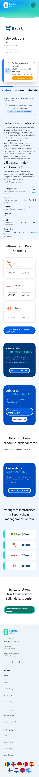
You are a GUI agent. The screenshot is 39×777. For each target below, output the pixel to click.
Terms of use (7, 695)
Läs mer (25, 273)
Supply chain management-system (22, 98)
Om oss (5, 676)
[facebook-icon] (5, 662)
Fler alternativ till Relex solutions (17, 330)
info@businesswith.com (11, 641)
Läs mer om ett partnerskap (15, 411)
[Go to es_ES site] (31, 764)
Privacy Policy (8, 689)
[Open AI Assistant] (19, 662)
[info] (17, 45)
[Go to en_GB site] (13, 764)
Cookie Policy (8, 702)
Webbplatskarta (8, 755)
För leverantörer (9, 715)
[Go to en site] (28, 770)
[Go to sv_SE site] (7, 764)
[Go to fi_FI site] (10, 770)
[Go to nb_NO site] (22, 770)
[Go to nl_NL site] (16, 770)
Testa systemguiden (19, 490)
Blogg (5, 735)
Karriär (5, 682)
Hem (7, 98)
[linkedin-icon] (13, 662)
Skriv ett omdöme (12, 52)
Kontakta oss (19, 419)
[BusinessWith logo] (10, 5)
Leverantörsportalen (10, 722)
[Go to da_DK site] (25, 764)
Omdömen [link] (6, 90)
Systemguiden (8, 742)
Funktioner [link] (19, 90)
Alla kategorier (8, 748)
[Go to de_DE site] (19, 764)
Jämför (11, 273)
